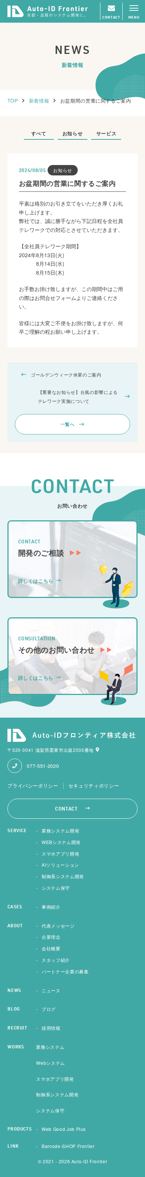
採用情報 (51, 1028)
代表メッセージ (58, 925)
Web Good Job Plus (64, 1129)
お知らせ (72, 133)
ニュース (51, 990)
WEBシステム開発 (61, 842)
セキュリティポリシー (93, 786)
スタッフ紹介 (56, 960)
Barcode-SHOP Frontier (68, 1146)
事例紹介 (51, 906)
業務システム (50, 1047)
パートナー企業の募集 (65, 971)
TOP (12, 100)
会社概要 (51, 948)
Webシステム (50, 1063)
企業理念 (51, 937)
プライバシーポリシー (32, 786)
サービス (106, 133)
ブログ (49, 1009)
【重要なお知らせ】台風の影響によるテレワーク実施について (78, 396)
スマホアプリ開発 (60, 853)
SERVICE (17, 831)
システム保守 (56, 888)
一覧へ (68, 424)
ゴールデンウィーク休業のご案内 (66, 374)
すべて (38, 133)
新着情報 (39, 100)
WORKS (15, 1047)
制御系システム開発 (63, 876)
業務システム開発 (60, 830)
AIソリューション (60, 864)
